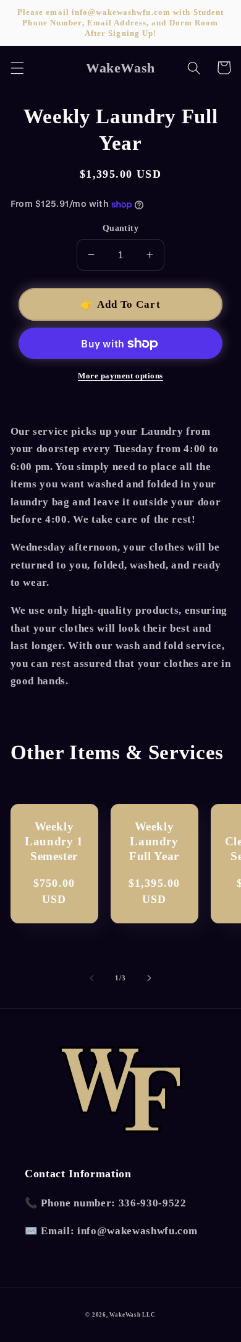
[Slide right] (149, 977)
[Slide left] (92, 977)
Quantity (121, 228)
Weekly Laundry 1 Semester (54, 841)
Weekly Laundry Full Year (154, 841)
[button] (17, 67)
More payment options (120, 375)
